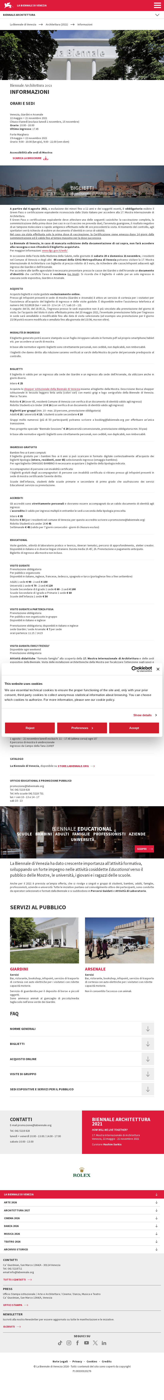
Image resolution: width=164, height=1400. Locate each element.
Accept (134, 727)
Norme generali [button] (23, 1029)
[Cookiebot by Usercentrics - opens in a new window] (134, 669)
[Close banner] (158, 669)
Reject (30, 727)
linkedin (104, 1345)
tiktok (60, 1345)
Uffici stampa (12, 1305)
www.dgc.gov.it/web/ (55, 250)
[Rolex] (82, 1172)
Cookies (92, 1361)
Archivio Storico (16, 1249)
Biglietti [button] (17, 1044)
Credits (107, 1361)
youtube (86, 1345)
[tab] (82, 1028)
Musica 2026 (12, 1234)
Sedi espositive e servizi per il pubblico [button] (42, 1089)
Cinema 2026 (12, 1218)
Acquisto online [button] (23, 1059)
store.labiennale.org (73, 766)
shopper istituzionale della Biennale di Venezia (52, 389)
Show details (142, 715)
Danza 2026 (11, 1226)
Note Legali (60, 1361)
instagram (69, 1345)
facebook (78, 1345)
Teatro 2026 (12, 1241)
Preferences (79, 727)
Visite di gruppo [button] (23, 1074)
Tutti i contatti (14, 1279)
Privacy (77, 1361)
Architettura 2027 (17, 1210)
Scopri (142, 849)
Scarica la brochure (27, 158)
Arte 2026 (10, 1202)
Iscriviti (9, 1326)
